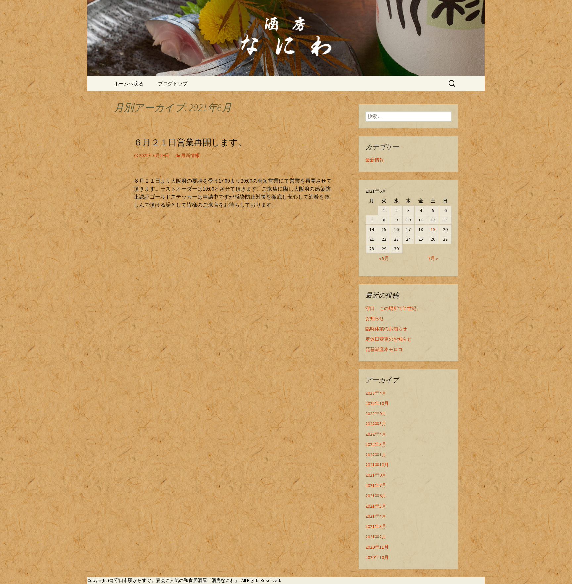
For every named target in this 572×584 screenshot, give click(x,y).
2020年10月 (377, 557)
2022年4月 (375, 434)
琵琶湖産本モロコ (384, 349)
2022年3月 (375, 444)
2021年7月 (375, 485)
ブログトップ (173, 83)
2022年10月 (377, 403)
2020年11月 (377, 547)
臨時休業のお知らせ (386, 329)
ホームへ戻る (129, 83)
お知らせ (374, 318)
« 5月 (384, 258)
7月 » (433, 258)
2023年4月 (375, 393)
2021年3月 (375, 526)
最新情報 (190, 155)
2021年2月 (375, 537)
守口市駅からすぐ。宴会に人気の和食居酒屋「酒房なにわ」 (176, 580)
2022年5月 (375, 424)
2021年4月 (375, 516)
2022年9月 (375, 413)
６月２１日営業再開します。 (190, 142)
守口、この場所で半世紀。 (393, 308)
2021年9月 (375, 475)
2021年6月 (375, 496)
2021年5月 (375, 506)
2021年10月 (377, 465)
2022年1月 (375, 455)
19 (433, 229)
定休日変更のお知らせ (388, 339)
